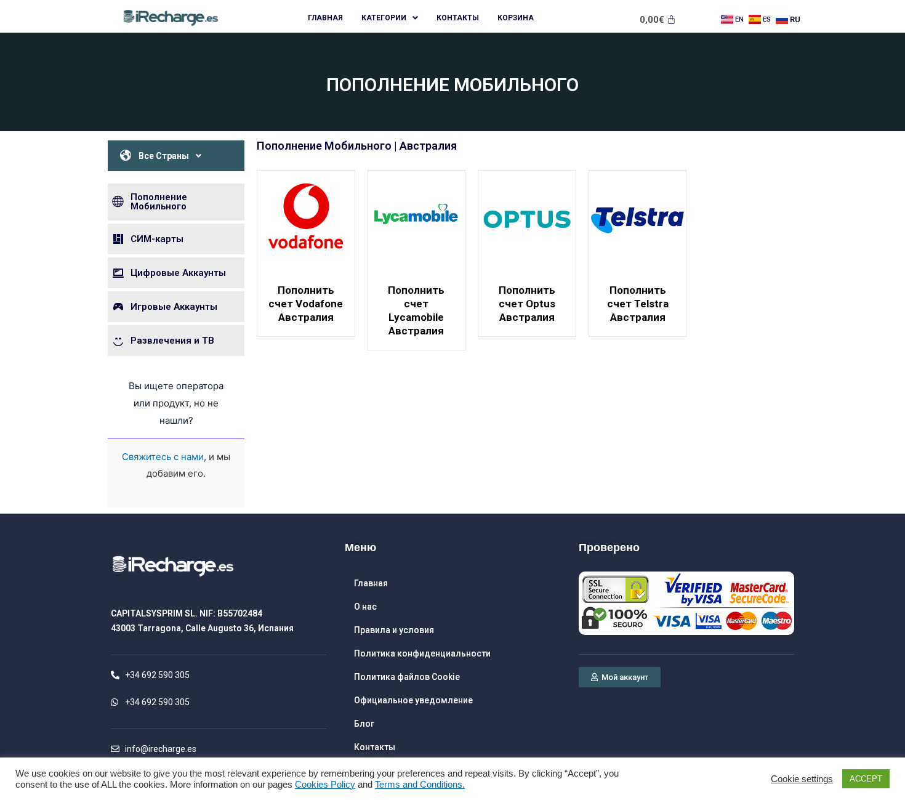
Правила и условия (394, 630)
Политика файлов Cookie (407, 677)
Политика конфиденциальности (422, 653)
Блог (364, 724)
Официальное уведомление (413, 700)
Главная (325, 18)
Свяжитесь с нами (163, 457)
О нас (365, 607)
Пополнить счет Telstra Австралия (638, 303)
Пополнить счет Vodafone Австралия (305, 303)
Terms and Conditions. (420, 785)
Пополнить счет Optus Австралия (527, 303)
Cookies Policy (325, 785)
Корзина (515, 18)
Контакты (457, 18)
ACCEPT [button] (866, 778)
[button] (620, 677)
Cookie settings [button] (802, 779)
